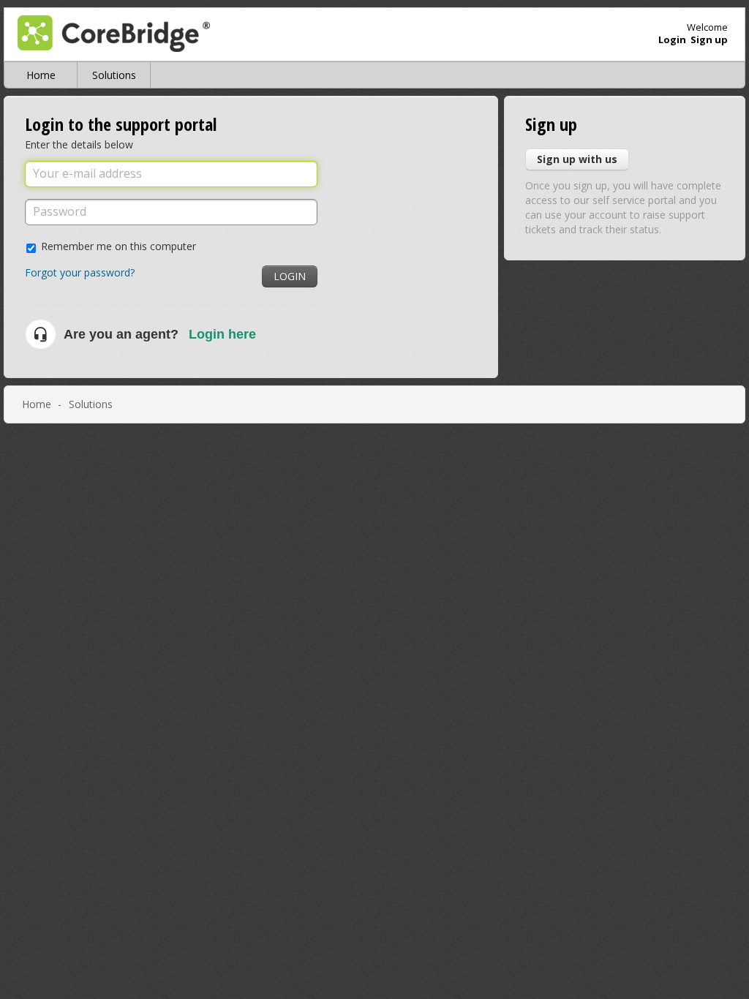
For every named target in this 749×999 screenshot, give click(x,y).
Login (290, 276)
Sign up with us (577, 159)
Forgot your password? (80, 272)
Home (41, 75)
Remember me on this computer (118, 246)
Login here (222, 334)
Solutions (114, 75)
